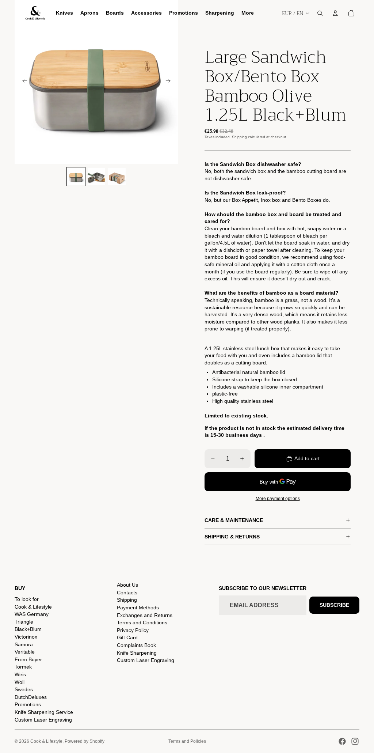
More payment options (278, 498)
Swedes (24, 689)
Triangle (24, 622)
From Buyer (28, 659)
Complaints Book (136, 645)
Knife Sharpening (137, 653)
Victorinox (26, 637)
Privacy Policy (133, 630)
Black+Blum (28, 629)
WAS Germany (32, 614)
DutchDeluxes (31, 697)
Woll (19, 682)
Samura (24, 644)
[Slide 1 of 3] (76, 176)
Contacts (127, 592)
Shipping (127, 600)
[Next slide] (170, 82)
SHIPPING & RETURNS (232, 537)
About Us (127, 585)
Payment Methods (138, 607)
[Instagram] (355, 741)
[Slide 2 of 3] (96, 176)
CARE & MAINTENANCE (234, 520)
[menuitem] (247, 13)
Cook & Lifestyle (33, 607)
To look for (27, 599)
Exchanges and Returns (144, 615)
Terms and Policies (187, 741)
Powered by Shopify (84, 741)
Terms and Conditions (142, 622)
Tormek (23, 667)
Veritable (25, 652)
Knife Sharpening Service (44, 712)
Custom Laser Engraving (43, 720)
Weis (20, 674)
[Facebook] (342, 741)
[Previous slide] (23, 82)
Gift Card (127, 637)
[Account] (335, 13)
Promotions (28, 704)
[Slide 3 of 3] (117, 176)
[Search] (320, 13)
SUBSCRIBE (334, 605)
